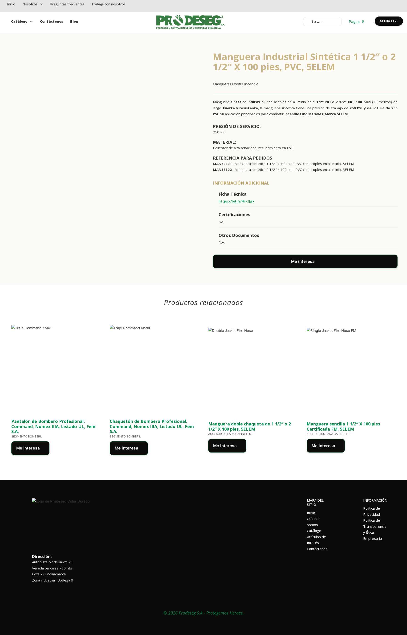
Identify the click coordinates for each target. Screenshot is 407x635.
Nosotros (29, 4)
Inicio (11, 4)
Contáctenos (51, 21)
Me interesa (303, 261)
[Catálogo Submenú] (31, 21)
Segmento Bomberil (26, 436)
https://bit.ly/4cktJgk (236, 201)
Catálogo (19, 21)
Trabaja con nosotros (108, 4)
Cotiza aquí (389, 20)
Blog (74, 21)
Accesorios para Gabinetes (229, 434)
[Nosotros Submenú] (41, 4)
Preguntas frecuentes (67, 4)
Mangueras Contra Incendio (235, 84)
